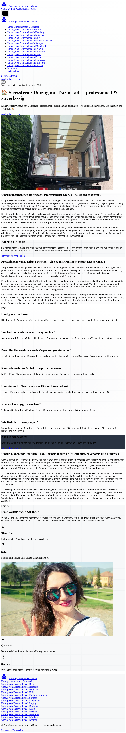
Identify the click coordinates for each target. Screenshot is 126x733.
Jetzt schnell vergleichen (13, 256)
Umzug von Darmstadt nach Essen (24, 54)
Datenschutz (13, 71)
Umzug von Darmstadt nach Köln (23, 38)
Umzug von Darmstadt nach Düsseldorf (26, 46)
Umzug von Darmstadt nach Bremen (25, 57)
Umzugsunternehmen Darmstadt (23, 26)
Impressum (12, 68)
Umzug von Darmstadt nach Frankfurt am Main (30, 40)
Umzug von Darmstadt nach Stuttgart (25, 43)
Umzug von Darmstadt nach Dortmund (26, 51)
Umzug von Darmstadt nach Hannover (26, 60)
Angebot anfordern (26, 8)
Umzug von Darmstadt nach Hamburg (26, 32)
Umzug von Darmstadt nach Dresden (25, 65)
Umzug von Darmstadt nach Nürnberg (26, 62)
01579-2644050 (9, 8)
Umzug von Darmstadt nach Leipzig (25, 49)
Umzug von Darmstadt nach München (26, 35)
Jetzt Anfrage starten (11, 448)
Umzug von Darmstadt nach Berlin (24, 29)
